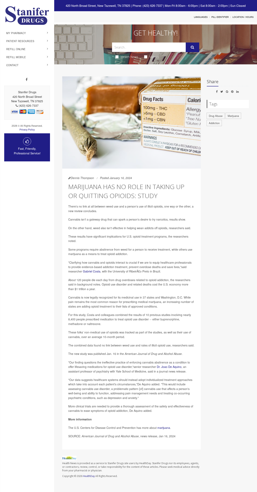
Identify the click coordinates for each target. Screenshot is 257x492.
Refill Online (15, 49)
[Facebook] (27, 79)
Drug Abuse (215, 116)
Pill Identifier (220, 16)
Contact (12, 65)
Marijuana (233, 116)
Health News (129, 57)
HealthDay (89, 476)
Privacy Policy (27, 129)
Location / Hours (243, 16)
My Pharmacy (16, 33)
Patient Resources (20, 41)
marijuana (163, 428)
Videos (154, 57)
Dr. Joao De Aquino (169, 367)
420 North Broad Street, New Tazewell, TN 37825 (98, 5)
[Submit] (192, 47)
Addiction (214, 123)
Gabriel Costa (91, 271)
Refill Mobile (16, 57)
